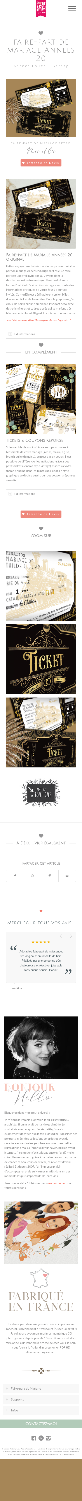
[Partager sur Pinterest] (49, 875)
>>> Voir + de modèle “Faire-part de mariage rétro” (38, 320)
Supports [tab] (17, 1399)
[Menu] (70, 8)
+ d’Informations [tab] (24, 334)
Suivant (71, 936)
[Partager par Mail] (67, 875)
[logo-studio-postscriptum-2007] (41, 8)
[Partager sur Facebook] (15, 875)
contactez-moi (41, 1423)
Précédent (61, 936)
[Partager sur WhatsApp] (32, 875)
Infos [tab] (14, 1410)
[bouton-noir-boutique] (41, 792)
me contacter (56, 1183)
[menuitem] (70, 8)
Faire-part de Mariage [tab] (26, 1388)
